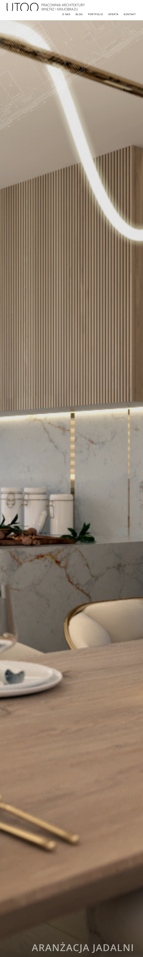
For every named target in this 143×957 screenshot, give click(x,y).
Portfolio (95, 14)
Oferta (113, 14)
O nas (66, 14)
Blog (79, 14)
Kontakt (130, 14)
